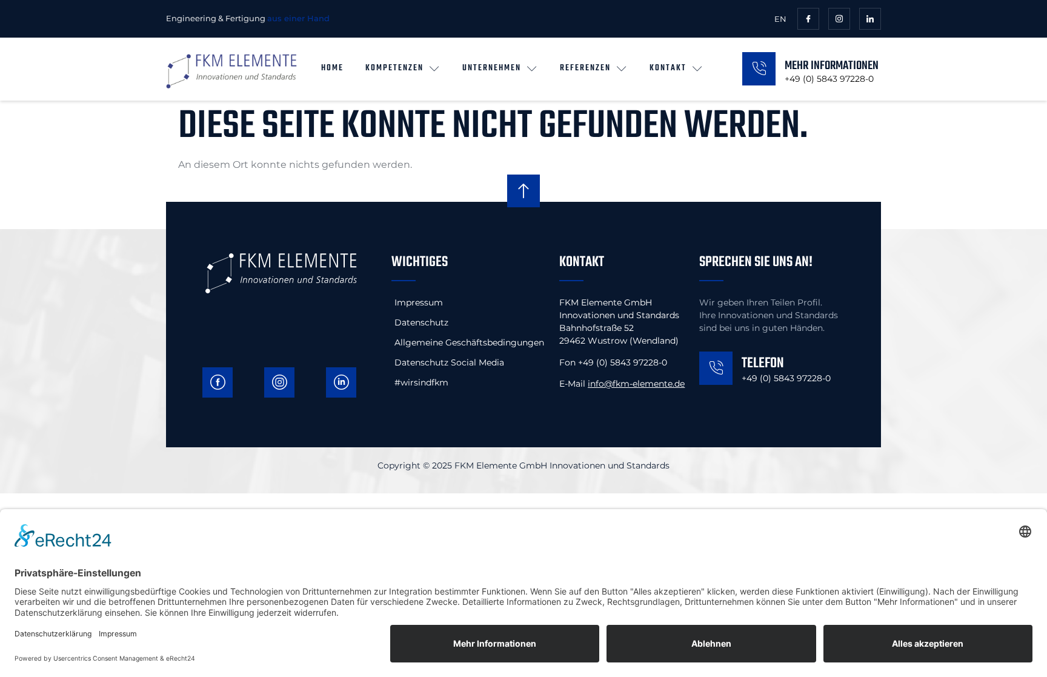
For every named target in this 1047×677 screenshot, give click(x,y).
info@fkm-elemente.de (636, 383)
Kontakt (668, 68)
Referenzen (585, 68)
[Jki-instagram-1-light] (839, 19)
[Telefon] (716, 368)
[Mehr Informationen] (759, 68)
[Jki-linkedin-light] (870, 19)
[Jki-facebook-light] (808, 19)
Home (332, 68)
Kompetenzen (394, 68)
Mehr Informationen (832, 65)
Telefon (763, 363)
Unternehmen (491, 68)
